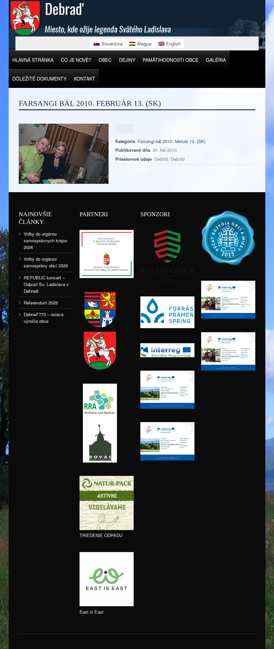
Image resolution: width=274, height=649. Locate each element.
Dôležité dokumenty (39, 78)
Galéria (216, 59)
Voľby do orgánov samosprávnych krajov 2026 (45, 240)
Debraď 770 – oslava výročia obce (43, 317)
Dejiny (127, 59)
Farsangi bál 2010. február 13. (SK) (172, 141)
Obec (105, 59)
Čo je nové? (76, 59)
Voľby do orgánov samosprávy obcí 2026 (46, 262)
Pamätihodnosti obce (170, 59)
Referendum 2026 (41, 302)
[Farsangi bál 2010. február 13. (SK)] (64, 182)
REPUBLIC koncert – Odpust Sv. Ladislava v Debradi (46, 284)
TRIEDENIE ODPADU (101, 535)
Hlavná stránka (32, 59)
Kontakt (84, 78)
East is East (92, 612)
